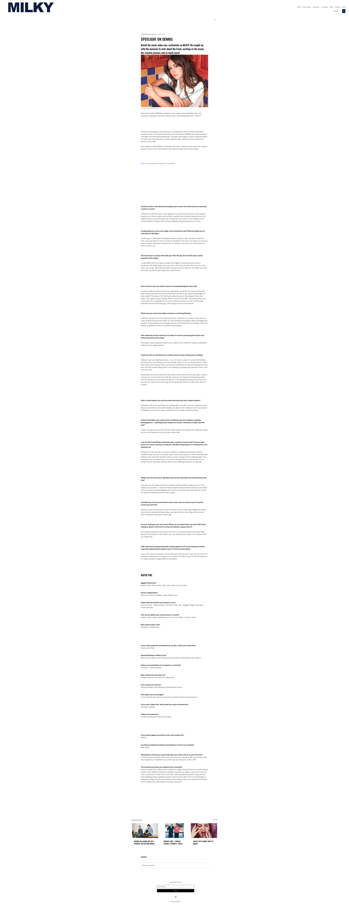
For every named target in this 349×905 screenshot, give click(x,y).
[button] (215, 19)
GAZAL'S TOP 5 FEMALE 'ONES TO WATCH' (203, 842)
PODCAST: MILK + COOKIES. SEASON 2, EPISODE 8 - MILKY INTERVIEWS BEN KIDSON (173, 842)
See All (215, 819)
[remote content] (174, 123)
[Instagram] (176, 897)
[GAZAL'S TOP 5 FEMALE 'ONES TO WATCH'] (204, 830)
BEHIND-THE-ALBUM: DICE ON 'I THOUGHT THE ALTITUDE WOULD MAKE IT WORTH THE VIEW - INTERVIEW (144, 842)
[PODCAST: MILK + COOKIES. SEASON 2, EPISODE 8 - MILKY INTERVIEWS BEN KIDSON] (174, 830)
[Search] (343, 11)
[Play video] (174, 181)
